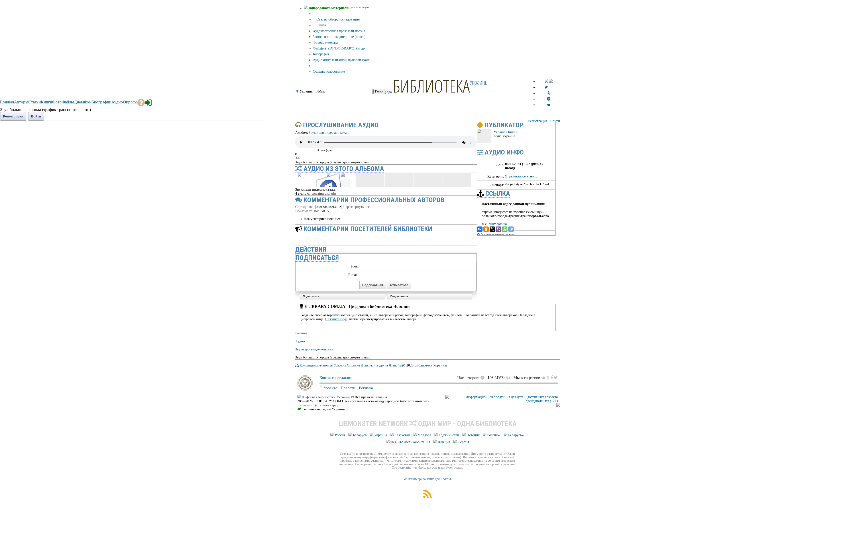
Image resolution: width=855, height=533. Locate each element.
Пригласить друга (374, 365)
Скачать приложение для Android (428, 479)
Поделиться (311, 296)
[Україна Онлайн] (484, 142)
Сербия (463, 442)
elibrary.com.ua (496, 224)
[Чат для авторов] (483, 377)
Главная (301, 333)
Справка (353, 365)
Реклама (366, 388)
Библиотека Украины (430, 365)
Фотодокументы (325, 42)
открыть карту (327, 405)
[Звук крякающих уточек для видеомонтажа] (473, 135)
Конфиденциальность (316, 365)
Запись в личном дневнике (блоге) (339, 37)
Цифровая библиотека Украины (326, 397)
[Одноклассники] (486, 229)
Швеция (444, 442)
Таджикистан (449, 435)
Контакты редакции (337, 377)
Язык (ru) (396, 365)
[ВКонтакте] (479, 229)
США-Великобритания (412, 442)
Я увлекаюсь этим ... (521, 176)
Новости (348, 388)
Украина (380, 435)
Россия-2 (494, 435)
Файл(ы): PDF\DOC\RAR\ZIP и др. (339, 48)
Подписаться (399, 296)
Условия (340, 365)
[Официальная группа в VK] (548, 105)
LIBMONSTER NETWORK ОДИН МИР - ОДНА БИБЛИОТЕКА (428, 423)
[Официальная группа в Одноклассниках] (548, 93)
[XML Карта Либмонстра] (427, 497)
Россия (340, 435)
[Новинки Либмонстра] (548, 377)
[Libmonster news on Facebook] (552, 377)
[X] (492, 229)
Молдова (424, 435)
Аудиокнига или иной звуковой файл (341, 60)
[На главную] (305, 389)
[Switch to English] (551, 81)
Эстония (473, 435)
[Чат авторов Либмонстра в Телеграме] (548, 99)
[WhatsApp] (504, 229)
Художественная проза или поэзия (339, 31)
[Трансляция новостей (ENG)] (546, 87)
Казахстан (402, 435)
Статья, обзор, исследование (338, 19)
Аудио (300, 341)
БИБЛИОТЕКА (431, 86)
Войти (555, 121)
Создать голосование (329, 71)
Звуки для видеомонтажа (328, 132)
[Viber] (498, 229)
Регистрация (537, 121)
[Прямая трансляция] (509, 377)
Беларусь (359, 435)
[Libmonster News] (556, 377)
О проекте (328, 388)
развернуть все (358, 207)
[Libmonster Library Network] (558, 405)
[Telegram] (511, 229)
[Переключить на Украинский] (546, 81)
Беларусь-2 (516, 435)
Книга (321, 25)
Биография (321, 54)
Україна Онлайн (323, 193)
